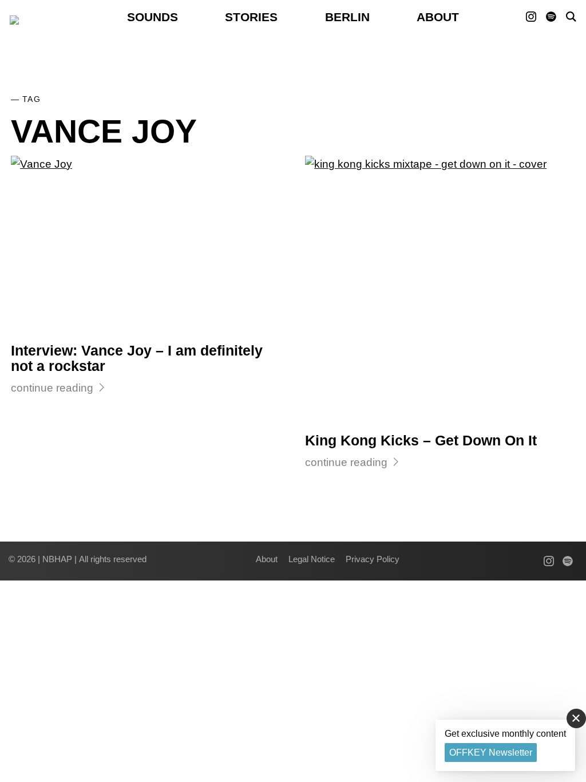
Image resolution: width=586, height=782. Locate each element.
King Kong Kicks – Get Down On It (421, 440)
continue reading (52, 388)
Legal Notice (311, 559)
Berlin (347, 16)
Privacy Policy (372, 559)
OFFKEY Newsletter (490, 752)
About (438, 16)
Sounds (152, 16)
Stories (251, 16)
